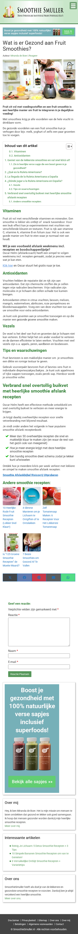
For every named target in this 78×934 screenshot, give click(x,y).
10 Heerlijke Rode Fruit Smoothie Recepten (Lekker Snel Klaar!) (9, 517)
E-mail (13, 662)
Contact (60, 924)
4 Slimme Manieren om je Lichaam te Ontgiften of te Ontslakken (31, 515)
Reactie (14, 615)
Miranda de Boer (19, 55)
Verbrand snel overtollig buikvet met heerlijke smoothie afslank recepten (39, 195)
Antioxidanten (22, 155)
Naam (13, 651)
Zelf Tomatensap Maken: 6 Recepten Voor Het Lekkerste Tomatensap (51, 517)
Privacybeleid (29, 920)
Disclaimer (13, 920)
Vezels (16, 185)
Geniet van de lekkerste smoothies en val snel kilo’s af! (38, 160)
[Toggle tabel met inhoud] (67, 146)
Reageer (33, 55)
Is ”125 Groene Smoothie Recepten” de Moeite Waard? (11, 560)
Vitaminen (20, 151)
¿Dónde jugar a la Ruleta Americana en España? (34, 181)
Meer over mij (12, 826)
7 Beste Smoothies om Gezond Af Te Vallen (31, 560)
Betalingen (20, 924)
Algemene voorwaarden (41, 924)
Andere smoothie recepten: (27, 201)
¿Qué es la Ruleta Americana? (24, 172)
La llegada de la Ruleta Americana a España (32, 176)
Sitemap (42, 920)
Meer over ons (12, 898)
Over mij (66, 920)
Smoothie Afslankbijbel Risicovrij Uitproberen (30, 475)
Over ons (54, 920)
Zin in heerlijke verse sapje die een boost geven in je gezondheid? (40, 166)
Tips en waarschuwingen (26, 189)
